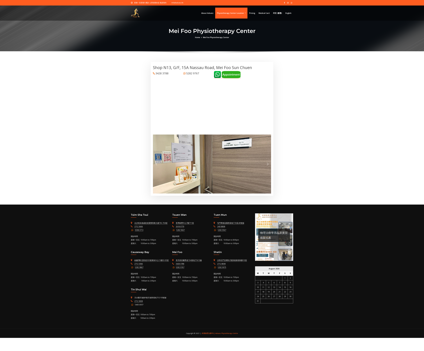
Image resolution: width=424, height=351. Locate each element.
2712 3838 (138, 301)
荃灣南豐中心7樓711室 (185, 223)
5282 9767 (180, 267)
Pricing (252, 13)
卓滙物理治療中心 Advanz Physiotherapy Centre (220, 333)
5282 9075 (222, 267)
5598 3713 (139, 230)
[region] (212, 164)
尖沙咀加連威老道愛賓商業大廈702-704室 (151, 223)
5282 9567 (222, 230)
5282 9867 (139, 267)
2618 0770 (180, 226)
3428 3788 (180, 264)
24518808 (221, 226)
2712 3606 (138, 226)
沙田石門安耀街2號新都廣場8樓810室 (232, 260)
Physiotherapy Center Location (230, 13)
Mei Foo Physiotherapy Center (216, 37)
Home (197, 37)
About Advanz (207, 13)
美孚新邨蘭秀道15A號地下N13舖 (189, 260)
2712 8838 (221, 264)
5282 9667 (180, 230)
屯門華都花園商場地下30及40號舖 (230, 223)
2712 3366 (138, 264)
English (288, 13)
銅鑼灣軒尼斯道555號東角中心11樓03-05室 (151, 260)
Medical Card (264, 13)
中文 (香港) (277, 13)
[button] (156, 164)
